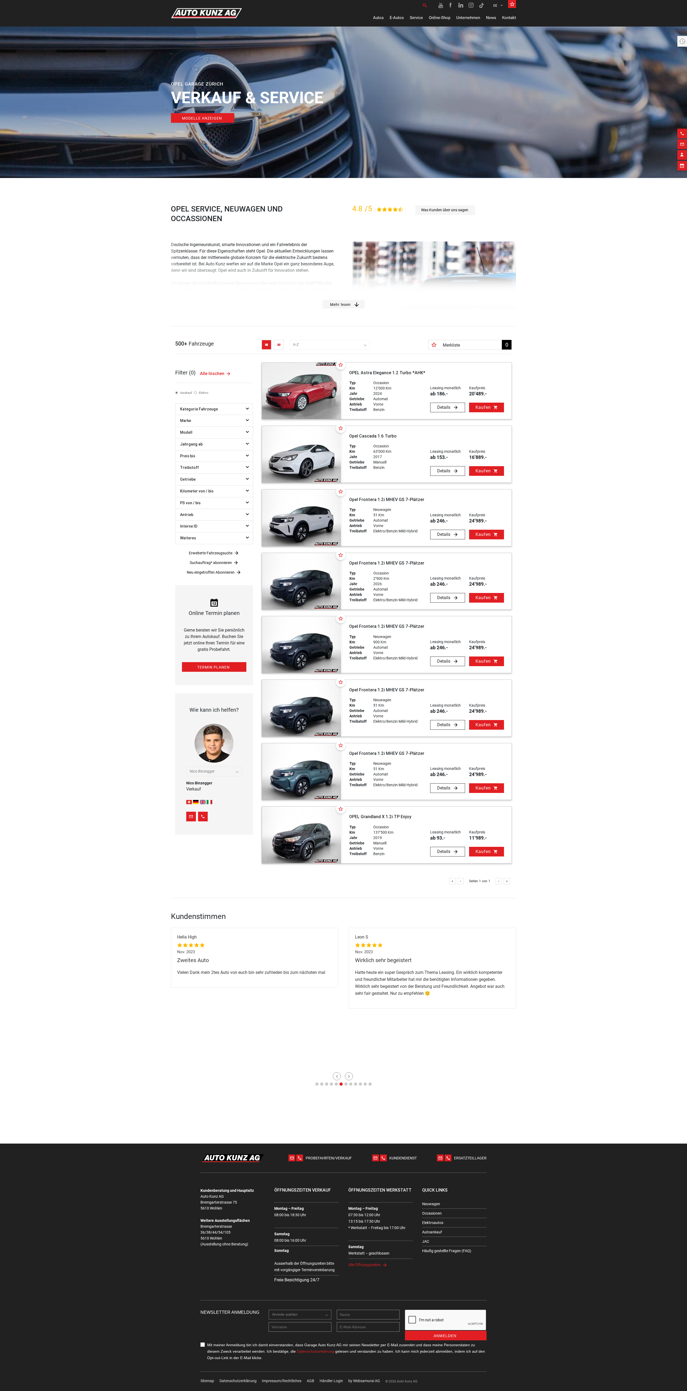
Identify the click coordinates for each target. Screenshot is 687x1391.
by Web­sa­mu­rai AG (364, 1381)
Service (416, 17)
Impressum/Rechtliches (281, 1381)
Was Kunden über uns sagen (444, 210)
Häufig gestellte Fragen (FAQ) (446, 1251)
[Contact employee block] (682, 155)
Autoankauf (432, 1232)
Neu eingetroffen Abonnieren (211, 572)
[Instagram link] (471, 5)
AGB (310, 1381)
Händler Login (331, 1381)
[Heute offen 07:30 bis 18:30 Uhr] (682, 41)
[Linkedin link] (461, 5)
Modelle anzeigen (202, 118)
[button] (317, 1084)
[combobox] (330, 345)
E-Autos (397, 17)
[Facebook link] (451, 5)
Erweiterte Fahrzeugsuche (210, 553)
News (491, 17)
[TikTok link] (481, 5)
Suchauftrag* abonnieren (211, 563)
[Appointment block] (682, 165)
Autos (378, 17)
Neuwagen (431, 1204)
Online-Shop (439, 17)
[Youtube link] (440, 5)
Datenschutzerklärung (238, 1381)
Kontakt (509, 17)
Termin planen (213, 667)
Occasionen (432, 1213)
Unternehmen (468, 17)
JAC (425, 1241)
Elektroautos (432, 1223)
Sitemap (207, 1381)
